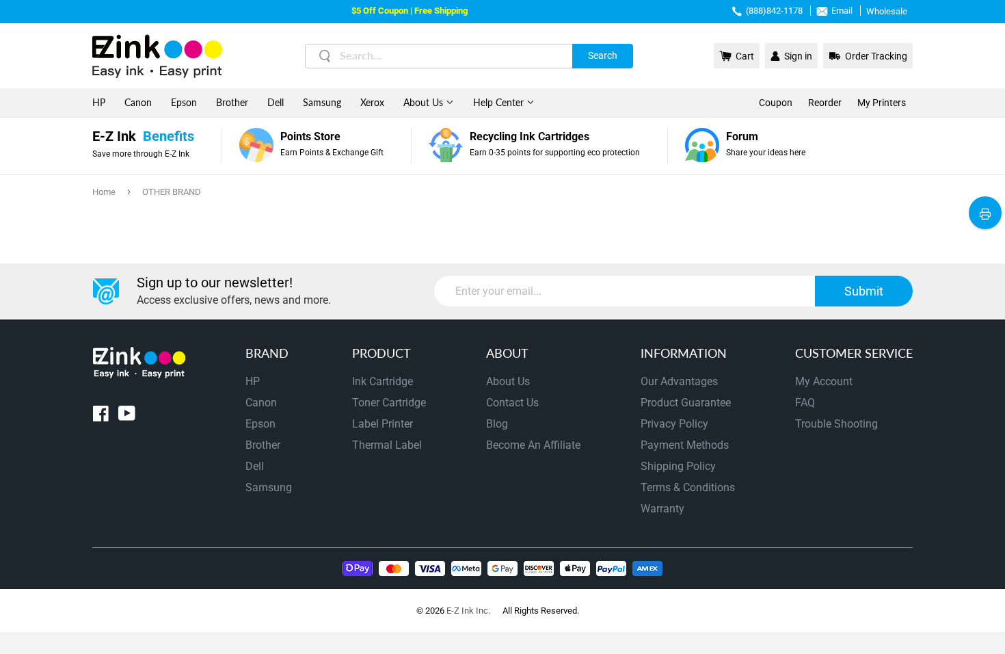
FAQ (805, 402)
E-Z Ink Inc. (468, 610)
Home (104, 192)
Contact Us (512, 402)
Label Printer (382, 423)
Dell (275, 102)
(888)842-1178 (774, 10)
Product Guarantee (686, 402)
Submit (863, 291)
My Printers (881, 102)
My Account (824, 381)
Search (602, 55)
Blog (497, 423)
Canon (138, 102)
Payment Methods (685, 445)
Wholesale (886, 11)
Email (842, 10)
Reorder (825, 102)
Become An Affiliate (533, 445)
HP (98, 102)
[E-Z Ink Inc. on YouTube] (126, 416)
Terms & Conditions (688, 487)
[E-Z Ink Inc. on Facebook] (100, 416)
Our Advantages (679, 381)
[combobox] (469, 56)
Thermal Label (387, 445)
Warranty (662, 508)
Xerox (372, 102)
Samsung (322, 102)
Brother (232, 102)
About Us (424, 102)
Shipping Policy (678, 466)
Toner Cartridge (389, 402)
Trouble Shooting (836, 423)
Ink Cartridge (382, 381)
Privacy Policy (674, 423)
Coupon (775, 102)
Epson (184, 102)
